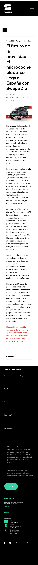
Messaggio (8, 428)
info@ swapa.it (14, 522)
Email (6, 402)
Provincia (8, 415)
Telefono (7, 389)
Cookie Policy (29, 542)
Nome (6, 376)
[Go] (5, 30)
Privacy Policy (18, 542)
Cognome (24, 376)
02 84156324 (14, 533)
